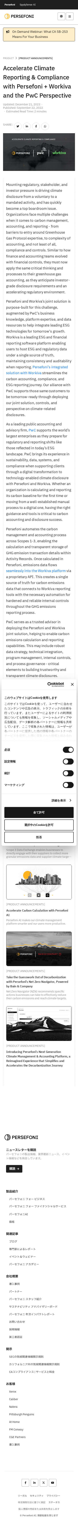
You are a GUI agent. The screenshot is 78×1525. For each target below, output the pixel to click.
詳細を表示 (59, 800)
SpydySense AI (28, 4)
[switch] (68, 761)
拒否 (39, 837)
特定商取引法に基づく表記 (31, 1502)
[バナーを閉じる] (72, 684)
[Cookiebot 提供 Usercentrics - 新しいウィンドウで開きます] (48, 684)
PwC (32, 430)
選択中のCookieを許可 (39, 824)
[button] (61, 16)
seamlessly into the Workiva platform (36, 571)
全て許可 (39, 812)
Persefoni (10, 4)
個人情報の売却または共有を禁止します (38, 1509)
